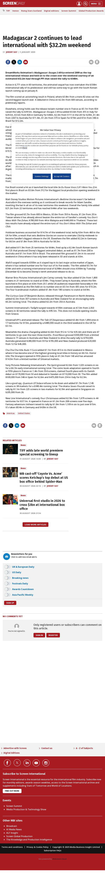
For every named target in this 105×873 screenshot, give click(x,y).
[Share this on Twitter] (13, 62)
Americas (11, 413)
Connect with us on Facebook (7, 762)
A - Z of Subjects (84, 748)
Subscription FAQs (52, 850)
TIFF (8, 10)
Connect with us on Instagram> (45, 762)
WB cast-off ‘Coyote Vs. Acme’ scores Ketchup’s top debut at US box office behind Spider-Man (44, 478)
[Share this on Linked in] (19, 62)
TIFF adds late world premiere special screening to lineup (41, 452)
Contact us (46, 748)
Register (53, 635)
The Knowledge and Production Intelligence (29, 839)
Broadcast (11, 825)
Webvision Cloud (59, 859)
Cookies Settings (42, 176)
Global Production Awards (91, 10)
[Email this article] (25, 62)
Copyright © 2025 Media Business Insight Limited (76, 847)
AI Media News (14, 829)
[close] (99, 56)
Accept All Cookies (61, 176)
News (23, 445)
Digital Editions (12, 753)
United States (24, 413)
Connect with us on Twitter (17, 762)
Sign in (61, 56)
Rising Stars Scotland (31, 10)
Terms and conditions (12, 847)
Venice (15, 10)
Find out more (12, 791)
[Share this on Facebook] (7, 62)
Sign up (10, 603)
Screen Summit (68, 10)
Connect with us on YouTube (36, 762)
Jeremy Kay (11, 52)
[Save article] (97, 62)
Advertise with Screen (15, 748)
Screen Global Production (19, 836)
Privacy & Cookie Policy (38, 847)
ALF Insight (12, 832)
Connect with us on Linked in (27, 762)
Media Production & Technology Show (26, 809)
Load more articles (35, 524)
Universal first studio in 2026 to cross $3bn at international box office (42, 505)
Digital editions (51, 10)
